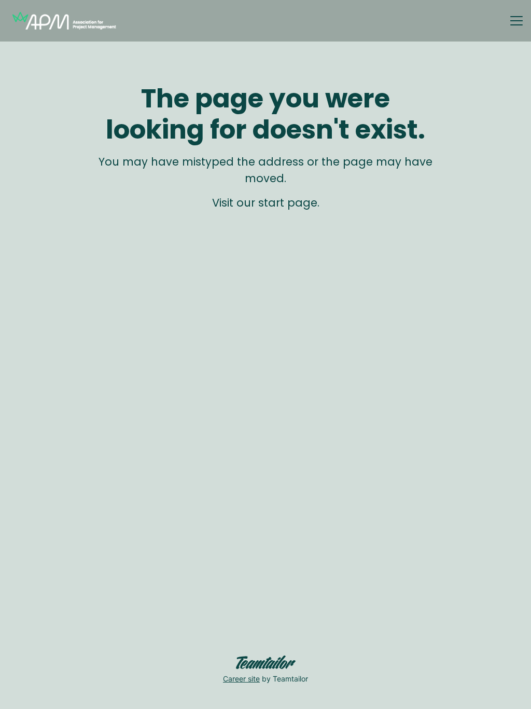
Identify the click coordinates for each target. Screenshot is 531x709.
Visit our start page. (265, 202)
